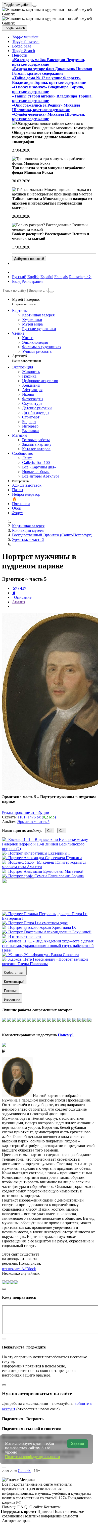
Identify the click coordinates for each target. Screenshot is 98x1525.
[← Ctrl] (43, 876)
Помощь (9, 1507)
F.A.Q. (23, 1507)
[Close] (52, 291)
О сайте (36, 1507)
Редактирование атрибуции (25, 812)
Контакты (52, 1507)
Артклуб (26, 358)
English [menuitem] (33, 276)
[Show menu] (34, 6)
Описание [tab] (22, 597)
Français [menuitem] (61, 276)
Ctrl (49, 831)
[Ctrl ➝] (49, 918)
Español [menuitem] (46, 276)
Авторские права (16, 1520)
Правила (45, 1511)
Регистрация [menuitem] (32, 281)
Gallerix (24, 1470)
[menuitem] (87, 276)
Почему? (66, 1035)
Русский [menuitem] (19, 276)
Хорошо (77, 1444)
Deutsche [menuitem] (76, 276)
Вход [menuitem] (16, 281)
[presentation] (54, 606)
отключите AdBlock (19, 1269)
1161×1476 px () (37, 817)
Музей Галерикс (26, 301)
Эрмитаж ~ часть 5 (33, 821)
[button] (25, 37)
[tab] (19, 588)
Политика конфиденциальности (50, 1516)
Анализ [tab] (18, 602)
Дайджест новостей (29, 259)
